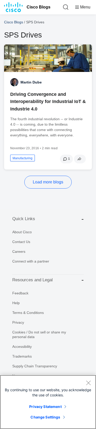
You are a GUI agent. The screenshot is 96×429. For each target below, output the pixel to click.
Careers (18, 251)
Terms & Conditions (28, 313)
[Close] (88, 382)
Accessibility (22, 346)
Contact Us (21, 242)
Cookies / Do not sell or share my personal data (39, 334)
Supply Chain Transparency (34, 366)
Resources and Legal (32, 279)
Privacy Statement (45, 406)
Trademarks (22, 356)
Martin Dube (31, 82)
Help (16, 303)
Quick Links (23, 218)
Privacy (18, 322)
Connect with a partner (30, 261)
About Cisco (22, 232)
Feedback (20, 293)
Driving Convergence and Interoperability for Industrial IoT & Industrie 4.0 (48, 101)
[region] (48, 402)
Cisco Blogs (38, 7)
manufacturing (23, 158)
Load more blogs (48, 182)
